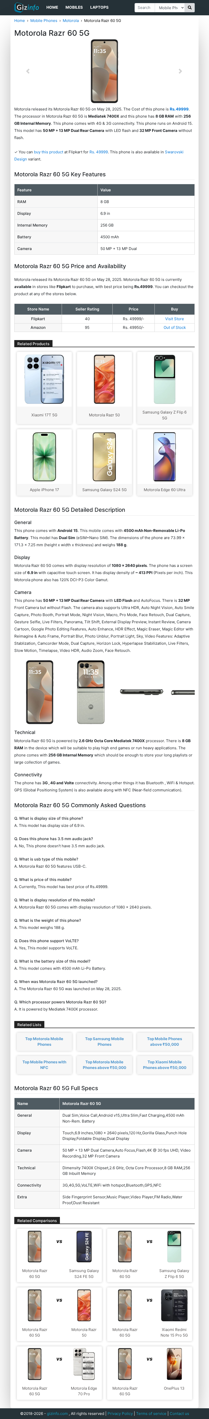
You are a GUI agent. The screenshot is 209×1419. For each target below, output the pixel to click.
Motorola (71, 20)
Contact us (179, 1413)
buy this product (48, 152)
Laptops (99, 7)
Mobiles (74, 7)
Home (52, 7)
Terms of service (151, 1413)
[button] (27, 71)
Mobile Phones (43, 20)
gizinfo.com (57, 1413)
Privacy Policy (120, 1413)
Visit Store (174, 318)
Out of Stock (175, 327)
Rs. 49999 (98, 152)
